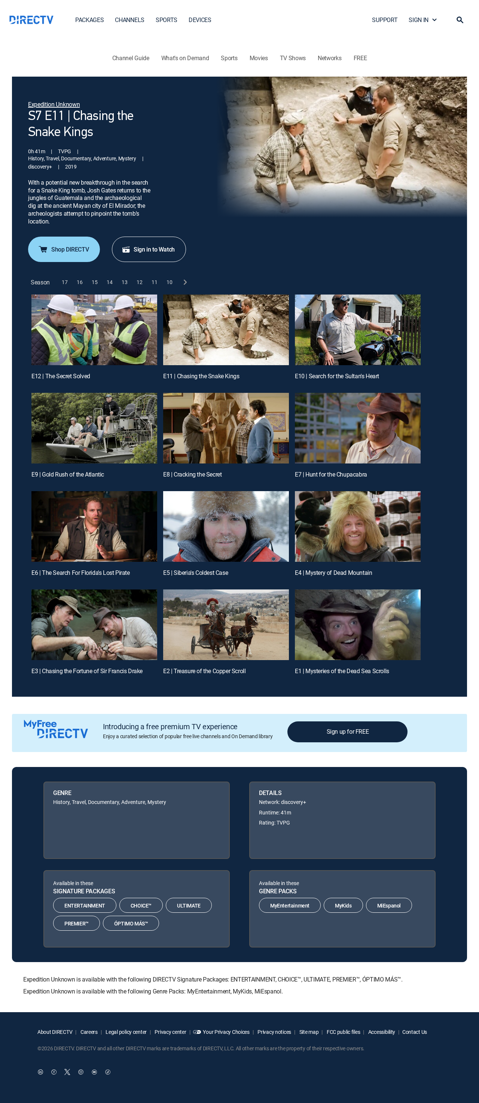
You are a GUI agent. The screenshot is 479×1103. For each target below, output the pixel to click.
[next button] (185, 282)
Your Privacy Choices (226, 1031)
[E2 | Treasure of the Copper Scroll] (226, 624)
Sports (229, 58)
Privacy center (170, 1031)
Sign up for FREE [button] (348, 731)
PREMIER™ (76, 923)
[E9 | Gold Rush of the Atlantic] (94, 428)
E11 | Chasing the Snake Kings (201, 376)
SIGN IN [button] (418, 20)
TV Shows (293, 58)
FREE (360, 58)
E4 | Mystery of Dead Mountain (333, 573)
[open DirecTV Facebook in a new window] (54, 1072)
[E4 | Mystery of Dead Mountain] (358, 526)
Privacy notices (274, 1031)
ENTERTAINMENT (84, 905)
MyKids (343, 905)
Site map (308, 1031)
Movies (259, 58)
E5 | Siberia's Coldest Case (195, 573)
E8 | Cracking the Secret (192, 474)
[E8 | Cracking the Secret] (226, 428)
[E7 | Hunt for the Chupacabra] (358, 428)
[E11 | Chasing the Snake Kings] (226, 330)
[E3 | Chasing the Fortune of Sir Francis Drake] (94, 624)
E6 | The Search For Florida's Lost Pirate (80, 573)
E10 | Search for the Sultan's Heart (337, 376)
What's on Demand (185, 58)
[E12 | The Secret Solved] (94, 330)
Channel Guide (130, 58)
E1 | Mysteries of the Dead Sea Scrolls (342, 671)
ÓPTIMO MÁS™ (131, 923)
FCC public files (343, 1031)
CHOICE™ (141, 905)
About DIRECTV (54, 1031)
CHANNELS (129, 20)
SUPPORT (384, 20)
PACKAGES (89, 20)
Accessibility (381, 1031)
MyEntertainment (289, 905)
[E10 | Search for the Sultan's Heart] (358, 330)
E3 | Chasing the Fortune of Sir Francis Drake (87, 671)
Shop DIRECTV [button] (70, 249)
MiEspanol (389, 905)
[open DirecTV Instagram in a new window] (81, 1072)
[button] (460, 19)
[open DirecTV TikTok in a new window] (108, 1072)
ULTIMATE (189, 905)
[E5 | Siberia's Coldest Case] (226, 526)
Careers (88, 1031)
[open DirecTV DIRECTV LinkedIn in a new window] (40, 1072)
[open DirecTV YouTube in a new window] (94, 1072)
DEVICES (200, 20)
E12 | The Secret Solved (60, 376)
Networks (329, 58)
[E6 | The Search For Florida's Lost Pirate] (94, 526)
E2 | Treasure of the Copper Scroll (204, 671)
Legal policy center (126, 1031)
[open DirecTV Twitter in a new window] (67, 1072)
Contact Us (414, 1031)
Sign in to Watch (154, 249)
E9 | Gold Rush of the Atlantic (67, 474)
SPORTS (166, 20)
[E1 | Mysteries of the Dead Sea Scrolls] (358, 624)
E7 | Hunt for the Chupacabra (331, 474)
